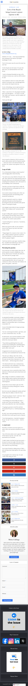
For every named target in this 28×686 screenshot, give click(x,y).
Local (17, 7)
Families (13, 504)
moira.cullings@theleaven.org (9, 53)
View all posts (14, 557)
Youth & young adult (18, 498)
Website (4, 593)
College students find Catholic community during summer (17, 500)
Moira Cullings (23, 17)
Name (4, 580)
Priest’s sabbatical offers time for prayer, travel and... (17, 486)
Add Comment (14, 17)
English (17, 684)
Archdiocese (12, 7)
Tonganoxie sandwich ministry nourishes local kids (17, 493)
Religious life (17, 484)
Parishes (16, 491)
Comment (4, 566)
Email (4, 587)
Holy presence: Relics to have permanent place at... (17, 513)
